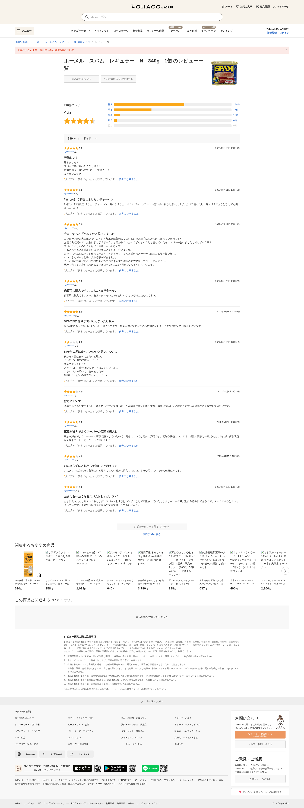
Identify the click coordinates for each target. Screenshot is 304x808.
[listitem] (152, 50)
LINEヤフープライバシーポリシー (53, 803)
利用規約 (110, 803)
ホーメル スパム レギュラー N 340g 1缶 (63, 42)
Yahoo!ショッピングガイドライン (144, 803)
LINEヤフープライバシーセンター (87, 803)
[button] (89, 138)
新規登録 (272, 32)
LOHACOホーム (24, 42)
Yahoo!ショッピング (24, 803)
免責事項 (121, 803)
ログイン (284, 32)
